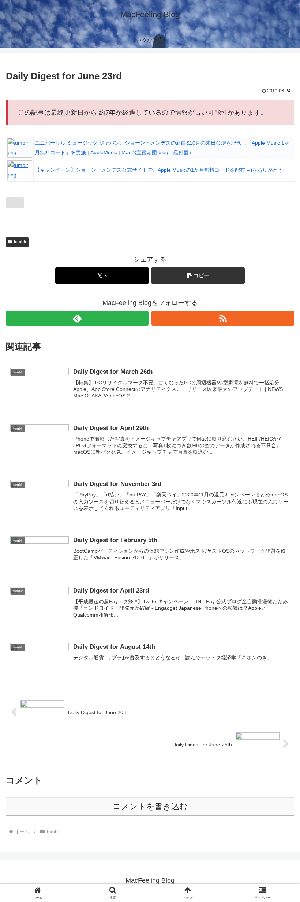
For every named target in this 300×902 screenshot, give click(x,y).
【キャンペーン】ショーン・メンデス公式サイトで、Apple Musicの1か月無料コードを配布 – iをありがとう (159, 170)
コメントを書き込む (150, 806)
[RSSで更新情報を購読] (222, 318)
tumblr (20, 241)
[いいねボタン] (15, 202)
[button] (198, 275)
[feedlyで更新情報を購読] (77, 318)
